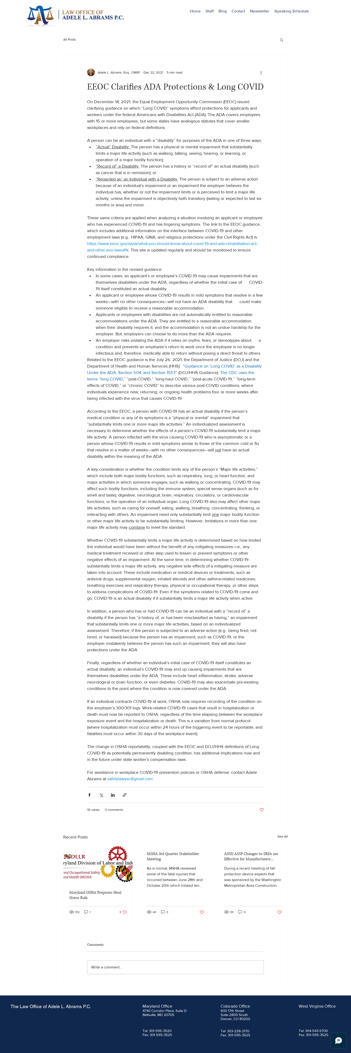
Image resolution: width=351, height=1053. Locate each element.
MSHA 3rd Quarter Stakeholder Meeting (173, 856)
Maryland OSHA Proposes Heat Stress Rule (95, 895)
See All (282, 836)
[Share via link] (124, 795)
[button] (281, 40)
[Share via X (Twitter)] (101, 795)
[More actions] (261, 72)
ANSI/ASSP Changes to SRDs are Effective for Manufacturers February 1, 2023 (251, 856)
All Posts (69, 39)
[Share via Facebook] (89, 795)
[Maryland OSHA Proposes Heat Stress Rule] (98, 864)
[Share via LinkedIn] (113, 795)
